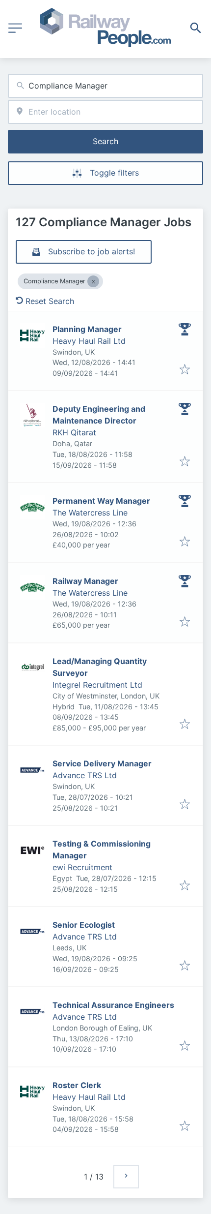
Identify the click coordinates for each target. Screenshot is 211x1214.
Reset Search (50, 301)
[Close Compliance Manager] (93, 281)
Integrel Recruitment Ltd (97, 685)
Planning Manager (87, 329)
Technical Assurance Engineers (113, 1005)
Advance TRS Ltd (85, 775)
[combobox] (105, 86)
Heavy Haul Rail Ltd (89, 341)
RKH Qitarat (74, 432)
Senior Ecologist (84, 925)
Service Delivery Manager (102, 763)
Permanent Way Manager (101, 501)
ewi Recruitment (82, 867)
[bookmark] (185, 370)
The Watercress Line (90, 512)
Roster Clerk (77, 1085)
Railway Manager (85, 581)
